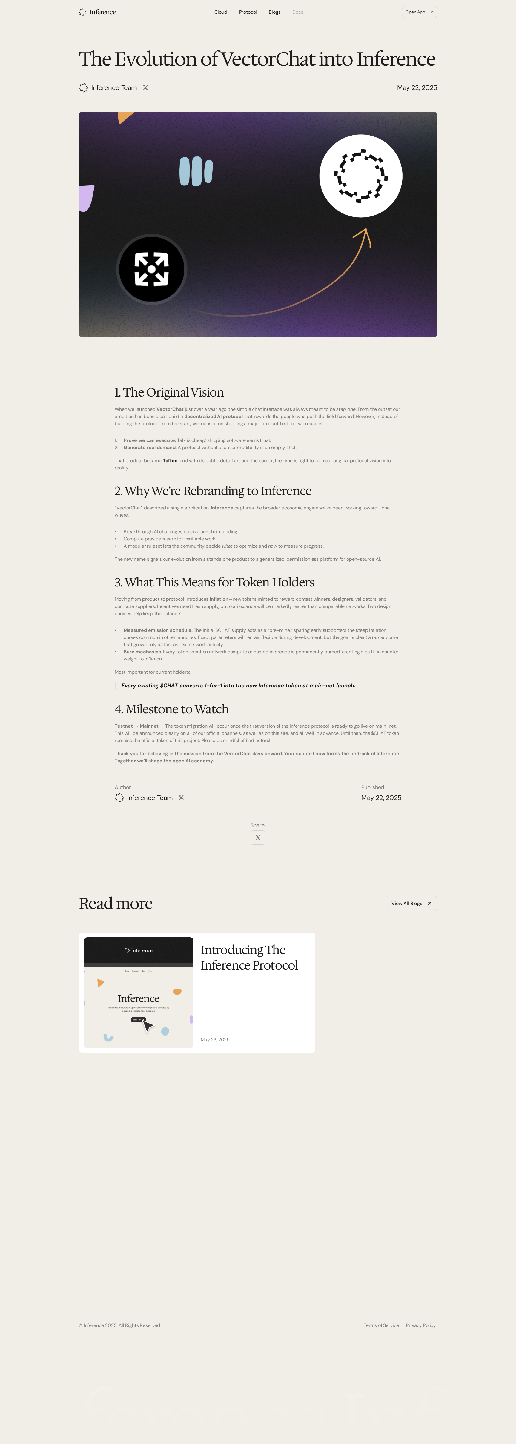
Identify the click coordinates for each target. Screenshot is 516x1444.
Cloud (372, 1243)
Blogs (371, 1267)
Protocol (374, 1255)
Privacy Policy (421, 1325)
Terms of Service (381, 1325)
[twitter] (258, 837)
